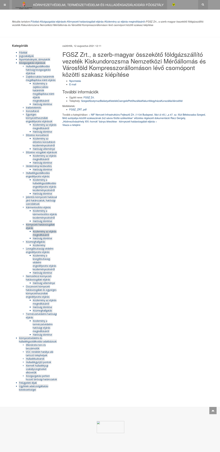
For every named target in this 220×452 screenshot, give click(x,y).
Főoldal (35, 21)
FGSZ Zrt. (89, 97)
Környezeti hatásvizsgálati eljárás (85, 21)
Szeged (85, 101)
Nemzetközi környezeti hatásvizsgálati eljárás (39, 278)
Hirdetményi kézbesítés (39, 166)
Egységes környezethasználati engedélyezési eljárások (39, 118)
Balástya (104, 101)
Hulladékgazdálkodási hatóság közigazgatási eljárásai (38, 70)
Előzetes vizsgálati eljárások (41, 152)
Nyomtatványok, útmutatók (34, 59)
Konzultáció (32, 111)
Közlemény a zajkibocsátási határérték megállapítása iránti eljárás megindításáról (43, 92)
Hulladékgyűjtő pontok (38, 362)
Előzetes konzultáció (37, 135)
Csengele (123, 101)
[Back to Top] (213, 410)
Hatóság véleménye (44, 148)
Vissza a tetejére (71, 125)
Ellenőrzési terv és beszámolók (36, 346)
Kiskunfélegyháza (151, 101)
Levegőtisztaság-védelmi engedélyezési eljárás (39, 250)
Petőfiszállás (135, 101)
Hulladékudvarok (35, 358)
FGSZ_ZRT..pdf (78, 109)
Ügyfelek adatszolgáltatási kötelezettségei (33, 388)
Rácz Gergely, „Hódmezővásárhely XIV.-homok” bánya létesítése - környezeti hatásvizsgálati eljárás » (124, 119)
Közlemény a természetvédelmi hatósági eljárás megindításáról (43, 326)
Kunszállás (166, 101)
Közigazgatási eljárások (53, 21)
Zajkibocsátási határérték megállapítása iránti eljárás (41, 78)
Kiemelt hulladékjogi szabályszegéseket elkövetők (37, 369)
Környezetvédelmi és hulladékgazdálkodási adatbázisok (38, 339)
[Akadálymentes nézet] (173, 4)
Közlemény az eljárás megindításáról (125, 21)
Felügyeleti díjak (28, 382)
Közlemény (39, 245)
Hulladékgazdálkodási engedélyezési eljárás (38, 174)
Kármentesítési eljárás (38, 207)
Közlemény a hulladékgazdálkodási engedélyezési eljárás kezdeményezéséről (44, 185)
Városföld (177, 101)
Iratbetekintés (33, 107)
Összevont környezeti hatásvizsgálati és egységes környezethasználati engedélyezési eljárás (41, 291)
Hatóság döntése (42, 104)
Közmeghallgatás (35, 241)
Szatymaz (94, 101)
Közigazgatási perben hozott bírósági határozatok (41, 377)
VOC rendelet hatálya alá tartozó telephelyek (39, 353)
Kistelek (113, 101)
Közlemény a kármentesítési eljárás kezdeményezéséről (45, 214)
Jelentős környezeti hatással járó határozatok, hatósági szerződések (41, 200)
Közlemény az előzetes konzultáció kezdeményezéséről (44, 142)
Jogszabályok (26, 56)
